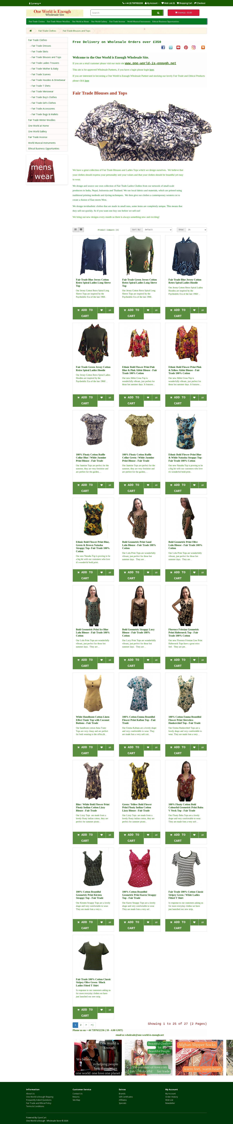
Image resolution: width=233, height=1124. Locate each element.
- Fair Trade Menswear (40, 91)
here (152, 69)
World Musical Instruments (138, 21)
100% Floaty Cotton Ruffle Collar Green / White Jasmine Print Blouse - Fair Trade (138, 457)
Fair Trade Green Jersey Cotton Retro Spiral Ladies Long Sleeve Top (139, 282)
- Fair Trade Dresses (39, 45)
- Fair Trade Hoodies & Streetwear (46, 80)
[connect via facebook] (163, 47)
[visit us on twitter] (171, 47)
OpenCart (41, 1117)
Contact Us (77, 1093)
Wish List (169, 1100)
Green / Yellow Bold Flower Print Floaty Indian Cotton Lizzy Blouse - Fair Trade (137, 807)
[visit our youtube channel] (178, 47)
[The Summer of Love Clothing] (148, 1057)
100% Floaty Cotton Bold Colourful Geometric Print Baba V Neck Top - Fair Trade (185, 807)
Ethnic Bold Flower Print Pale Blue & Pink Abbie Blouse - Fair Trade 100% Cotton (139, 370)
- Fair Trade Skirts (38, 51)
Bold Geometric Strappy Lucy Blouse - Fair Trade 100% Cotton (138, 632)
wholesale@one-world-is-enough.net (144, 1035)
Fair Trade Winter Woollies (58, 21)
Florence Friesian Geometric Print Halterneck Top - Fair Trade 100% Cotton (183, 632)
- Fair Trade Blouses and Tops (44, 57)
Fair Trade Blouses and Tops (76, 30)
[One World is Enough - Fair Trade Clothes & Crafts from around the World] (98, 1057)
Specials (122, 1103)
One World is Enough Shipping (39, 1096)
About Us (30, 1093)
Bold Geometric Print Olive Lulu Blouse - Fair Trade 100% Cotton (185, 545)
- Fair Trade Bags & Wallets (43, 114)
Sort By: (136, 230)
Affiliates (123, 1100)
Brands (122, 1093)
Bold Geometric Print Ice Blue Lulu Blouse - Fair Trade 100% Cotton (93, 632)
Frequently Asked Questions (38, 1100)
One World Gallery (99, 21)
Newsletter (170, 1103)
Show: (181, 230)
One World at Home (80, 21)
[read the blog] (203, 47)
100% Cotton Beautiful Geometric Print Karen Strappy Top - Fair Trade (139, 894)
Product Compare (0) (108, 230)
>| (92, 1025)
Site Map (76, 1100)
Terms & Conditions (35, 1106)
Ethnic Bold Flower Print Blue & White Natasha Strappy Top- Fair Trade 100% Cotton (185, 457)
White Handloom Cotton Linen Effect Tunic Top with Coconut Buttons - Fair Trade (92, 720)
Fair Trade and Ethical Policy (38, 1103)
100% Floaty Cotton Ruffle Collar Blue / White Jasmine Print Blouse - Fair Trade (91, 457)
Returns (76, 1096)
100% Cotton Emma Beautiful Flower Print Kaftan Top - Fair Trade (139, 720)
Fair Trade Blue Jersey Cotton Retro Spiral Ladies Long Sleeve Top (93, 282)
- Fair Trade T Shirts (39, 85)
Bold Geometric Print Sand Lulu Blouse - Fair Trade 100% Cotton (139, 545)
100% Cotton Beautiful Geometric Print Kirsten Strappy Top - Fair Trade (89, 894)
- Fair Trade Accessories (41, 108)
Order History (171, 1096)
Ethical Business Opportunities (165, 21)
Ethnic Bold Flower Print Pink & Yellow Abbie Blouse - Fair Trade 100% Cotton (184, 370)
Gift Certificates (126, 1096)
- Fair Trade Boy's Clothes (42, 97)
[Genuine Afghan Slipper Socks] (199, 1057)
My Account (170, 1093)
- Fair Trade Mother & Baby (43, 68)
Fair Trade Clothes (37, 21)
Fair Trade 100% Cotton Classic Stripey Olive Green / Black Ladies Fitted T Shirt (93, 982)
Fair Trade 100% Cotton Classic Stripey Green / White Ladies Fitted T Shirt (185, 894)
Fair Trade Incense (117, 21)
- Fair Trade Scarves (39, 74)
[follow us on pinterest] (186, 47)
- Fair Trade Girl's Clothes (42, 102)
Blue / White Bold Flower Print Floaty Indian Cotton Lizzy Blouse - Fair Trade (92, 807)
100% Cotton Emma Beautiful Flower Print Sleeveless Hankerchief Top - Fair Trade (184, 720)
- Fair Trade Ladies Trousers (43, 62)
